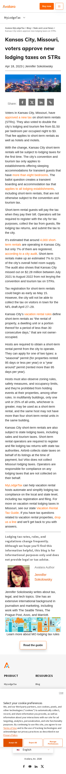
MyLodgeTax (13, 485)
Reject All (33, 742)
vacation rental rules (38, 314)
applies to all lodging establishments (29, 188)
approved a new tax (18, 117)
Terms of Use (10, 728)
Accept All (13, 742)
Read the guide (33, 645)
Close (61, 693)
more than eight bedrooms (30, 175)
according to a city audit (21, 253)
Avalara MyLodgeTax (15, 28)
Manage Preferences (53, 742)
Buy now (46, 6)
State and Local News (43, 28)
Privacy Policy (10, 735)
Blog (29, 28)
